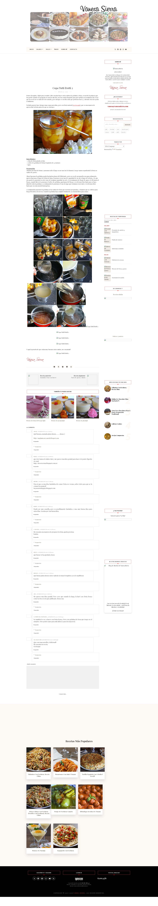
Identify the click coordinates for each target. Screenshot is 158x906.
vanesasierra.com (118, 82)
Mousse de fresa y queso (119, 269)
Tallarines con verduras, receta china (119, 388)
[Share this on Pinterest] (62, 366)
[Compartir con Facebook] (54, 366)
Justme (36, 481)
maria (35, 456)
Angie (35, 431)
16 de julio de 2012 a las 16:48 (50, 639)
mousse (107, 132)
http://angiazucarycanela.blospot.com (46, 438)
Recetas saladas (118, 294)
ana (35, 594)
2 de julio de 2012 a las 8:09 (45, 456)
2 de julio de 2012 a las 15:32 (45, 573)
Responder (36, 441)
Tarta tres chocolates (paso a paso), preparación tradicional (121, 412)
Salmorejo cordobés (118, 248)
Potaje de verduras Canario (63, 811)
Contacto (73, 49)
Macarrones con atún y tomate (65, 774)
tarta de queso (125, 129)
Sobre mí (64, 49)
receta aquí (76, 105)
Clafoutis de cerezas (118, 260)
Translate (119, 149)
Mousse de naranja (38, 851)
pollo (106, 129)
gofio (118, 132)
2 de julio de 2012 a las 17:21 (44, 594)
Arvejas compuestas (118, 435)
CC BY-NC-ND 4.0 (85, 883)
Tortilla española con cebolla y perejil (92, 775)
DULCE (48, 49)
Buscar (127, 124)
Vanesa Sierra (79, 893)
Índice (56, 49)
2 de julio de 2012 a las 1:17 (44, 431)
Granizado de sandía (118, 277)
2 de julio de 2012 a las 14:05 (45, 552)
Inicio (32, 49)
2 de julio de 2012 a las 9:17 (45, 481)
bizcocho (123, 132)
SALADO (39, 49)
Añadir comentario (31, 664)
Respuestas (38, 446)
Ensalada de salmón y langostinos (118, 231)
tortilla (112, 132)
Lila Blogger (37, 639)
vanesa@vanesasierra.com (118, 106)
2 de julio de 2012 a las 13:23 (47, 529)
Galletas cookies (117, 424)
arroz (118, 129)
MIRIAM (36, 573)
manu (35, 506)
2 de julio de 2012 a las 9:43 (45, 506)
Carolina (36, 529)
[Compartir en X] (58, 366)
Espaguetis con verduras (65, 851)
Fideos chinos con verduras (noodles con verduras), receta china (38, 813)
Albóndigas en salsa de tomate (90, 811)
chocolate (112, 129)
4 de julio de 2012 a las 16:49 (55, 617)
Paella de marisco (117, 240)
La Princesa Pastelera (40, 617)
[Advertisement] (62, 72)
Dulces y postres (118, 336)
